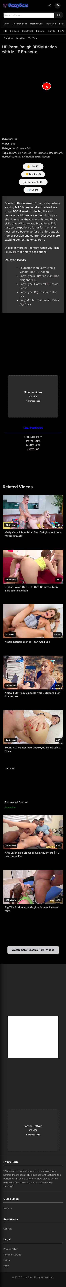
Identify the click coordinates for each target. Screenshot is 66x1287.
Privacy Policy (10, 1249)
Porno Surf (33, 440)
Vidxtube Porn (33, 436)
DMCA (6, 1260)
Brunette (40, 31)
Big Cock (14, 31)
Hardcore (7, 156)
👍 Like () (33, 166)
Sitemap (7, 1208)
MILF (22, 156)
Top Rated (51, 23)
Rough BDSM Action (38, 156)
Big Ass (21, 152)
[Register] (57, 6)
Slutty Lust (33, 444)
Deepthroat (27, 31)
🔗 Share (33, 189)
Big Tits (51, 31)
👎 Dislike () (33, 174)
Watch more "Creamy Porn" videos (33, 949)
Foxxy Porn (12, 251)
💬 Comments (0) (33, 182)
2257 (6, 1266)
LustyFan (20, 38)
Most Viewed (36, 23)
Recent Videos (20, 23)
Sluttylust (8, 38)
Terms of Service (12, 1254)
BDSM (12, 152)
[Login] (50, 6)
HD (5, 31)
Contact (7, 1228)
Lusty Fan (33, 449)
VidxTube (32, 38)
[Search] (58, 15)
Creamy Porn (24, 148)
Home (6, 23)
